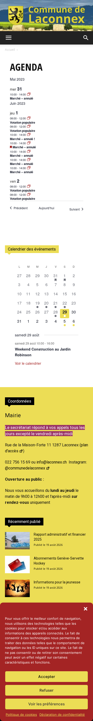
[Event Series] (29, 94)
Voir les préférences (46, 704)
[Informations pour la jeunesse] (17, 588)
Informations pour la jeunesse (57, 582)
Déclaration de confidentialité (62, 715)
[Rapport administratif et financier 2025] (17, 540)
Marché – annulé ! (22, 139)
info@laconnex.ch (51, 462)
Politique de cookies (21, 715)
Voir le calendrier (28, 363)
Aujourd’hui (46, 208)
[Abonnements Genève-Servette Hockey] (17, 564)
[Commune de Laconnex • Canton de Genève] (46, 15)
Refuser (46, 690)
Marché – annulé (21, 98)
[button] (85, 608)
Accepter (46, 676)
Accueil (10, 50)
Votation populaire (22, 122)
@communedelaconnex (25, 468)
